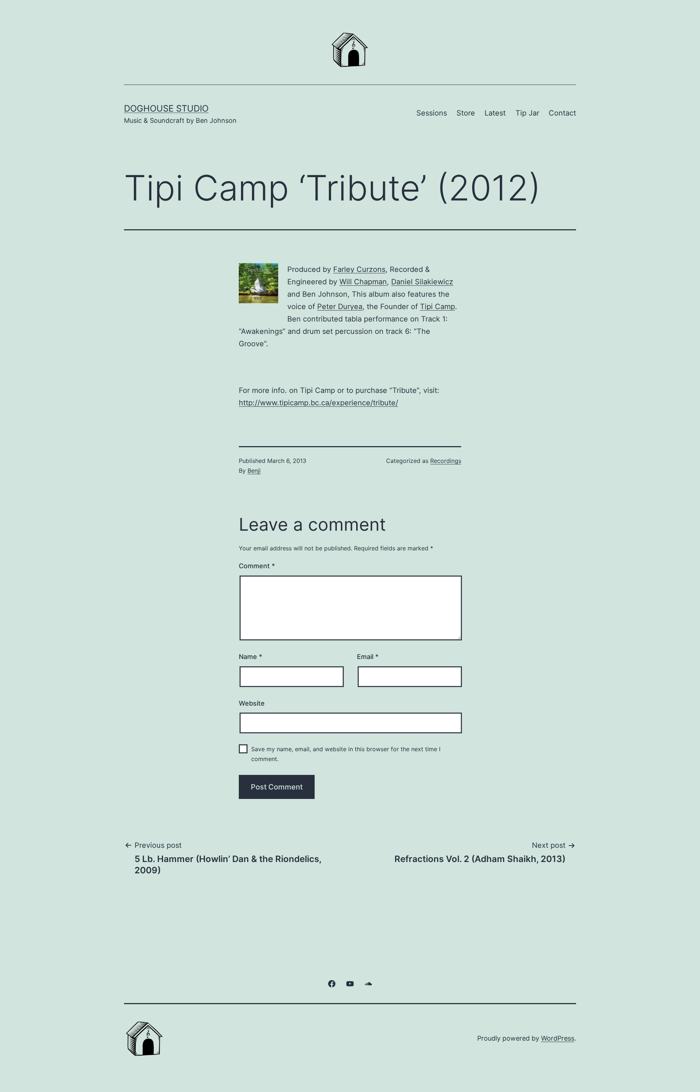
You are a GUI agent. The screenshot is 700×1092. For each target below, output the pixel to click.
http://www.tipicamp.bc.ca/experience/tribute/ (318, 402)
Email (367, 656)
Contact (562, 113)
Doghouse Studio (166, 108)
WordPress (557, 1038)
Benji (254, 470)
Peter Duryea (339, 306)
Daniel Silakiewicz (422, 281)
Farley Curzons (359, 269)
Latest (495, 113)
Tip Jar (527, 113)
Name (250, 656)
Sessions (431, 113)
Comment (257, 566)
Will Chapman (363, 281)
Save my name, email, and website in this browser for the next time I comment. (345, 754)
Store (465, 113)
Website (252, 703)
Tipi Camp (437, 306)
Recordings (445, 460)
